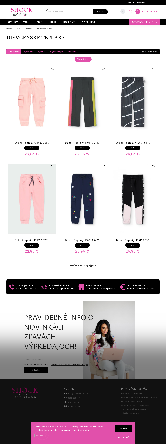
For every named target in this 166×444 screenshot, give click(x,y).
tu (88, 430)
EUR (156, 2)
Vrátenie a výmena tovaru (133, 409)
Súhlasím (123, 428)
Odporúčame (14, 52)
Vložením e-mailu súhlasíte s (56, 364)
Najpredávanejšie (56, 52)
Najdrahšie (41, 52)
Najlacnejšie (28, 52)
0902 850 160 (74, 398)
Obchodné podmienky (134, 2)
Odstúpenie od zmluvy (132, 413)
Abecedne (72, 52)
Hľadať (100, 12)
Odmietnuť (123, 437)
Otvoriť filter (83, 59)
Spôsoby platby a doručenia (135, 405)
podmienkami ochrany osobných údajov (69, 364)
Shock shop (73, 402)
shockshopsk (74, 406)
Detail (31, 147)
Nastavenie (39, 435)
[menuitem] (13, 22)
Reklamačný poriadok (131, 401)
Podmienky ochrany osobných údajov (139, 397)
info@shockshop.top (78, 394)
